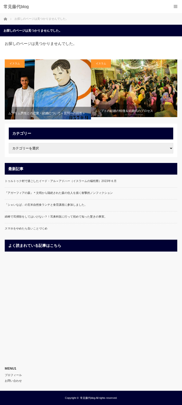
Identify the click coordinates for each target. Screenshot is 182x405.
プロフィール (13, 375)
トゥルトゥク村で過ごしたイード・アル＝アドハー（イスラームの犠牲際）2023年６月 (61, 181)
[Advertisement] (91, 307)
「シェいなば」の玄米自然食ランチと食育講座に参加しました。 (46, 204)
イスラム (14, 63)
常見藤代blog (87, 397)
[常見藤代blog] (84, 7)
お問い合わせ (13, 380)
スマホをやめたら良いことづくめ (26, 228)
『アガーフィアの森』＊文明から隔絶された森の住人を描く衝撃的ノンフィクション (59, 193)
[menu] (175, 6)
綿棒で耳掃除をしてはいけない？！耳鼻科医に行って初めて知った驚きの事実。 (56, 216)
